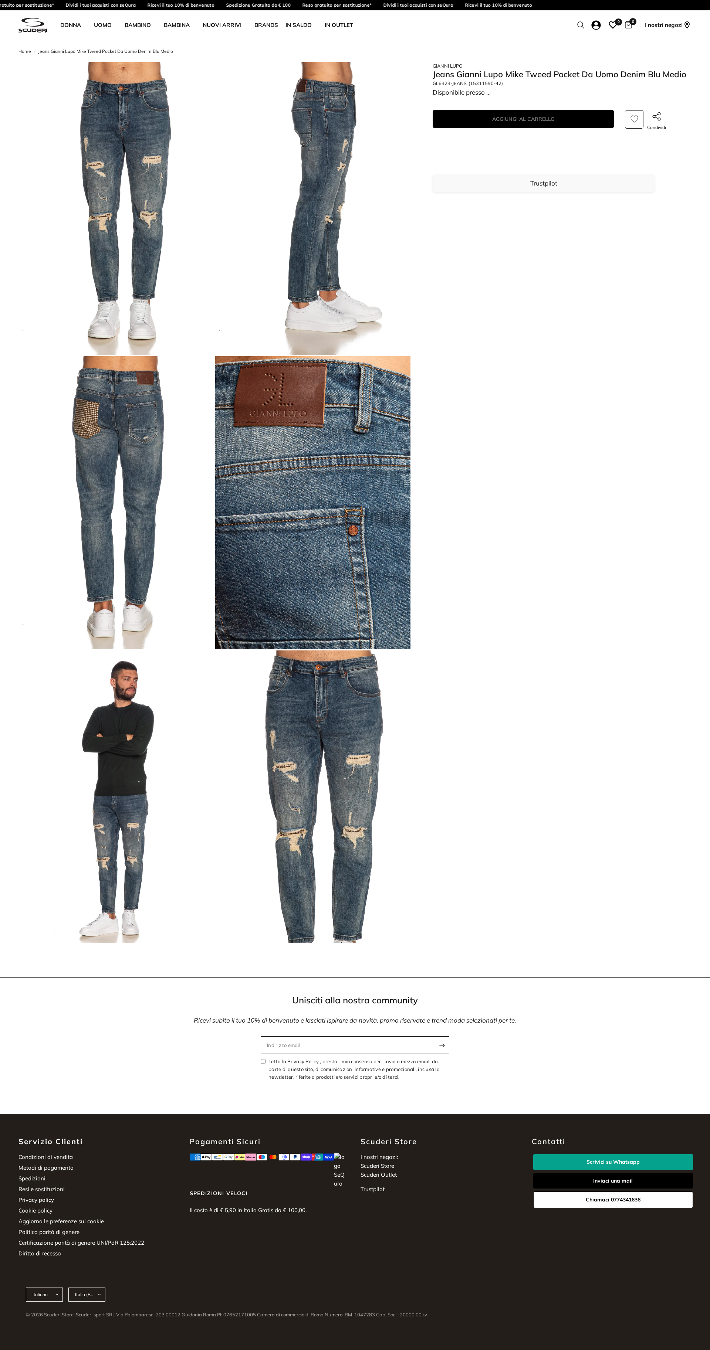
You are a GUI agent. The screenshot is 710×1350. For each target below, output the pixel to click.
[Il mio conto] (596, 25)
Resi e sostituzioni (41, 1189)
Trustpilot (543, 183)
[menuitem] (73, 25)
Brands (266, 24)
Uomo (103, 24)
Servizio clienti (50, 1141)
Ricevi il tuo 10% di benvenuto (166, 5)
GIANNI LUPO (448, 66)
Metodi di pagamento (46, 1167)
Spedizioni (31, 1178)
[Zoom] (199, 78)
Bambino (138, 24)
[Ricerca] (581, 25)
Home (24, 51)
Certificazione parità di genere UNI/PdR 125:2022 (81, 1242)
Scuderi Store (377, 1165)
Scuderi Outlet (379, 1174)
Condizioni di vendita (45, 1156)
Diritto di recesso (39, 1253)
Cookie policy (35, 1210)
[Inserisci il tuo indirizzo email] (442, 1045)
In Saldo (298, 24)
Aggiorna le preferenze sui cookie (61, 1221)
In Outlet (339, 24)
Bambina (177, 24)
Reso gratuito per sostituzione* (322, 5)
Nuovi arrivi (222, 24)
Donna (70, 24)
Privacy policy (36, 1199)
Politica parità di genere (49, 1231)
